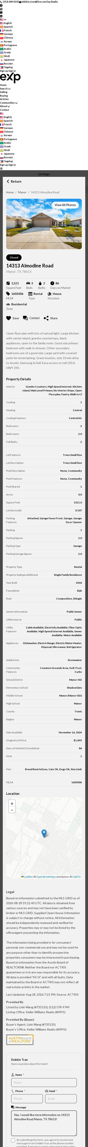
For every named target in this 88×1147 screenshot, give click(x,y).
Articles (4, 99)
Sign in (12, 70)
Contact (4, 109)
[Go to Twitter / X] (1, 12)
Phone (20, 1090)
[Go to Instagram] (1, 8)
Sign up (4, 70)
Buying (4, 95)
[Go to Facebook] (1, 5)
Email (53, 1090)
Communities (7, 102)
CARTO (76, 876)
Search (4, 88)
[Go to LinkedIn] (1, 15)
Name (19, 1074)
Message (21, 1107)
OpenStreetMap (45, 876)
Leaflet (28, 876)
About (3, 106)
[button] (44, 833)
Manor (22, 192)
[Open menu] (1, 168)
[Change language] (3, 19)
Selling (3, 92)
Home (10, 192)
